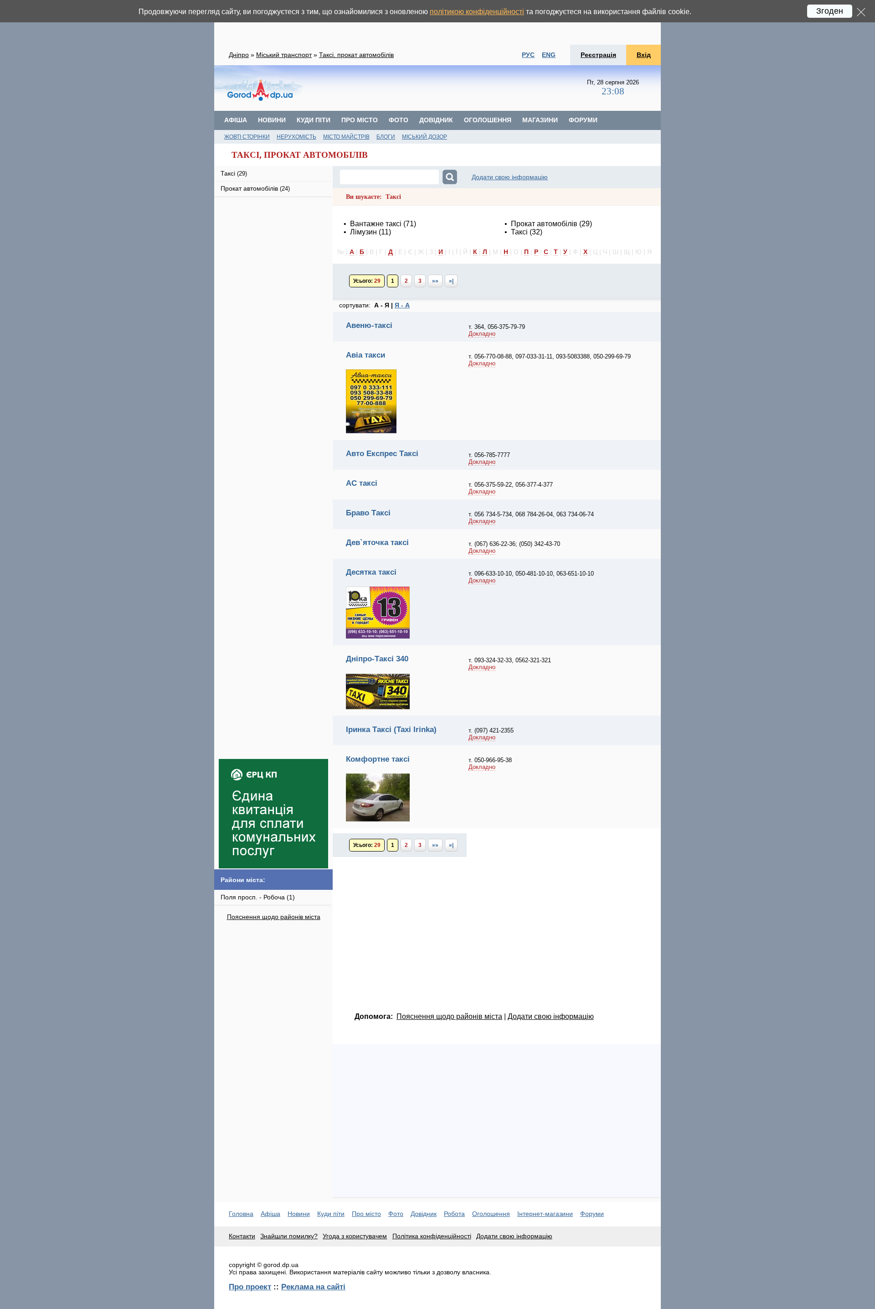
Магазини (540, 120)
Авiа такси (365, 354)
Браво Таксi (368, 512)
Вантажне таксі (375, 224)
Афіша (235, 120)
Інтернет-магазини (545, 1213)
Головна (241, 1213)
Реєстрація (598, 54)
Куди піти (313, 120)
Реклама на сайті (313, 1286)
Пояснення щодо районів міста (273, 916)
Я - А (402, 305)
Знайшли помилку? (289, 1236)
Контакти (242, 1236)
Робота (454, 1213)
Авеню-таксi (369, 325)
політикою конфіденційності (477, 12)
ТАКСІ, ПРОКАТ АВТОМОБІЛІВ (300, 155)
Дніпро (239, 54)
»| (451, 281)
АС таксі (361, 483)
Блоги (385, 137)
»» (435, 281)
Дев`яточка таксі (377, 542)
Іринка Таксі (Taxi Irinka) (391, 729)
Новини (272, 120)
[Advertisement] (437, 22)
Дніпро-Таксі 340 (377, 658)
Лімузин (363, 232)
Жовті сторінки (247, 137)
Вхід (644, 54)
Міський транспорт (284, 54)
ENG (549, 54)
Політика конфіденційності (431, 1236)
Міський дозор (424, 137)
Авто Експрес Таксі (382, 453)
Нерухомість (296, 137)
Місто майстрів (346, 137)
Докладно (481, 333)
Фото (398, 120)
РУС (528, 54)
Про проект (250, 1286)
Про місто (359, 120)
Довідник (436, 120)
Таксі (234, 173)
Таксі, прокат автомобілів (356, 54)
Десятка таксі (371, 572)
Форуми (583, 120)
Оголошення (487, 120)
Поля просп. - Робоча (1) (258, 897)
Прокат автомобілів (255, 188)
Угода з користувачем (355, 1236)
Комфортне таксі (378, 759)
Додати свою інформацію (510, 177)
